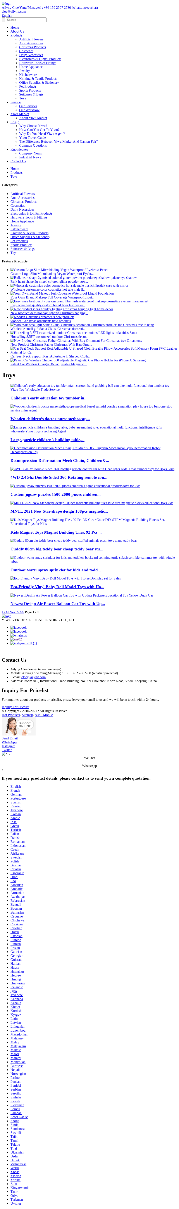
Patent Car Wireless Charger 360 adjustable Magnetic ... (48, 364)
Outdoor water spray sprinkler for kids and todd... (55, 570)
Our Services (28, 106)
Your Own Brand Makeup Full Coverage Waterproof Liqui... (52, 297)
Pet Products (27, 86)
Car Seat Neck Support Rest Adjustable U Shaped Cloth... (50, 356)
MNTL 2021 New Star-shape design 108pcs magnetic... (59, 511)
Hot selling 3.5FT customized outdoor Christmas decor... (49, 336)
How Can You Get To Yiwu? (39, 130)
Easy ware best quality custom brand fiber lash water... (47, 305)
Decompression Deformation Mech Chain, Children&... (59, 460)
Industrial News (30, 157)
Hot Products (11, 715)
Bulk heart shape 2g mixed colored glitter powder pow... (49, 281)
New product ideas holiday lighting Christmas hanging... (49, 313)
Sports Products (30, 90)
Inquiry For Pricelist (15, 707)
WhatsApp (9, 742)
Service (15, 102)
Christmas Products (32, 47)
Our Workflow (29, 110)
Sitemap (27, 715)
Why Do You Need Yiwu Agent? (42, 133)
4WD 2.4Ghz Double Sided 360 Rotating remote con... (58, 477)
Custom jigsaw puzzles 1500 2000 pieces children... (55, 494)
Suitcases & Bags (31, 94)
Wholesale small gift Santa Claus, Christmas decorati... (48, 329)
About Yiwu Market (33, 118)
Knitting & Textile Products (38, 78)
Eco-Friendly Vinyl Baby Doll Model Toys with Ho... (57, 587)
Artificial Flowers (31, 39)
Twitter (7, 750)
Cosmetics (26, 51)
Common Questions (33, 145)
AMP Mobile (44, 715)
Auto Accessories (31, 43)
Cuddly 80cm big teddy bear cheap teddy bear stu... (56, 549)
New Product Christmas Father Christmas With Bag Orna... (51, 344)
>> (22, 612)
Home (14, 27)
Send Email (10, 738)
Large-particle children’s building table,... (47, 439)
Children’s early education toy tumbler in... (49, 398)
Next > (14, 612)
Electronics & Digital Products (40, 59)
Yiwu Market (19, 114)
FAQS (14, 122)
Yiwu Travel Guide (32, 137)
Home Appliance (31, 67)
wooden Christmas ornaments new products (40, 321)
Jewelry (24, 71)
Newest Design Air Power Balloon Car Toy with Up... (57, 603)
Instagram (8, 746)
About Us (17, 31)
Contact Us (18, 161)
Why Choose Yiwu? (33, 126)
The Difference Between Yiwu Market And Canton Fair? (58, 141)
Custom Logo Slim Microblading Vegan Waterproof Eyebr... (52, 274)
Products (16, 35)
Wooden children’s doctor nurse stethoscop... (50, 418)
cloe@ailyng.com (33, 677)
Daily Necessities (31, 55)
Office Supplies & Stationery (39, 82)
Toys (22, 98)
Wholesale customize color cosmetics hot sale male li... (48, 289)
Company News (30, 153)
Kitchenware (28, 74)
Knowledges (19, 149)
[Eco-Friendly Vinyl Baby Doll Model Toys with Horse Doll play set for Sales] (65, 578)
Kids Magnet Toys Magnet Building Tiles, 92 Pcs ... (56, 532)
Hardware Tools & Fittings (37, 63)
